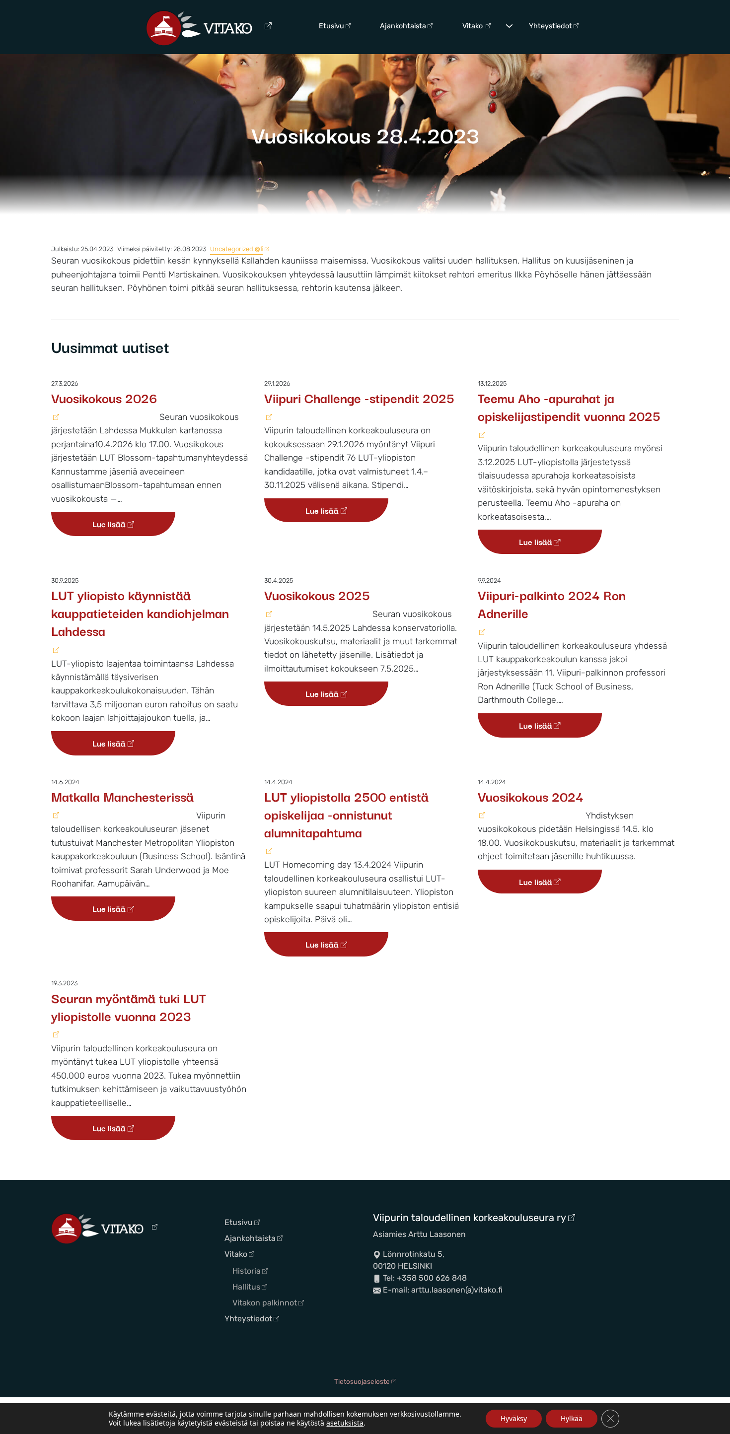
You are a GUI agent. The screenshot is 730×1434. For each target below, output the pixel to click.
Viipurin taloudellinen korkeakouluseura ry (469, 1218)
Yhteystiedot (550, 26)
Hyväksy (514, 1418)
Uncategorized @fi (236, 249)
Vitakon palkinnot (264, 1302)
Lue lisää (109, 523)
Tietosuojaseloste (362, 1381)
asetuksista (345, 1423)
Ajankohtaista (403, 26)
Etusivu (331, 26)
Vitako (473, 26)
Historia (246, 1271)
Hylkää (572, 1418)
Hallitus (246, 1287)
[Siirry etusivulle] (209, 27)
